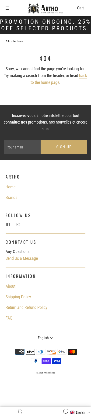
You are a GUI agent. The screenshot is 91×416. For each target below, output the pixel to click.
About (10, 286)
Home (10, 186)
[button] (80, 412)
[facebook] (8, 224)
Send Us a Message (22, 258)
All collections (14, 41)
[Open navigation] (11, 8)
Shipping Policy (18, 296)
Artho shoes (49, 372)
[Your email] (22, 147)
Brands (11, 197)
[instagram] (18, 224)
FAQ (9, 317)
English (44, 338)
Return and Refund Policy (26, 307)
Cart (80, 7)
